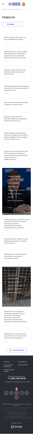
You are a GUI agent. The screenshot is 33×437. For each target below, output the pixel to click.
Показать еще (18, 350)
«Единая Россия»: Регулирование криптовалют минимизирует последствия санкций (15, 256)
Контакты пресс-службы (8, 370)
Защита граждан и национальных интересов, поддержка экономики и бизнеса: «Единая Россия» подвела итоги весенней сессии (16, 136)
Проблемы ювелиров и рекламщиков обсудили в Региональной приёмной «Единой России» (16, 88)
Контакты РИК (22, 365)
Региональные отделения (8, 365)
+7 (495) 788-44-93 (16, 378)
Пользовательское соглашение (16, 411)
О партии (6, 362)
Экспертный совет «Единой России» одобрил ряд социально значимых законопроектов (16, 241)
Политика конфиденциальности (16, 413)
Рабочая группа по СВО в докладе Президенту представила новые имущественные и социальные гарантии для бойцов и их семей (15, 55)
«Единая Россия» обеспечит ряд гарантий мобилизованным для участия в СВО (15, 72)
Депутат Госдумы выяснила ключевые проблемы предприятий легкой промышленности (15, 119)
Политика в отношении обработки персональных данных (16, 415)
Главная (4, 9)
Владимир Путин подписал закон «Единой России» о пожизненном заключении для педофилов (15, 336)
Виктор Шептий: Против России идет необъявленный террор (15, 38)
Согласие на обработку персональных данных (16, 417)
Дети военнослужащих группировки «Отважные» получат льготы (16, 103)
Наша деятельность (15, 9)
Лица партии (22, 362)
